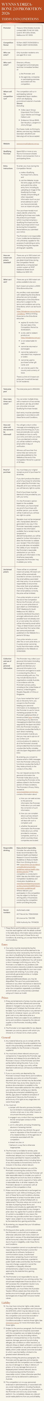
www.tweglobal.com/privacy (27, 792)
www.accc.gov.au (12, 1322)
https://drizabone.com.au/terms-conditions (28, 312)
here (30, 717)
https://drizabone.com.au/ (30, 337)
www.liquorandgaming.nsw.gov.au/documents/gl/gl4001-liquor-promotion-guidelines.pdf (28, 885)
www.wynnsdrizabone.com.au (28, 143)
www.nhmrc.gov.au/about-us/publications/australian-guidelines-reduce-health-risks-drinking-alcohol (28, 868)
